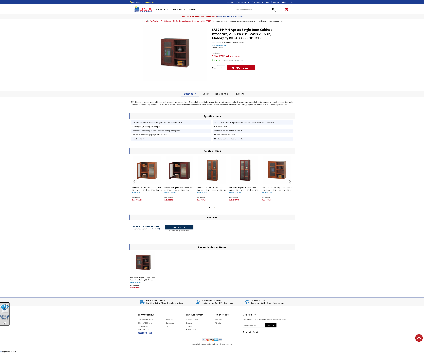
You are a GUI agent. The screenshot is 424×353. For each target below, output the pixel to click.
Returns (189, 326)
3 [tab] (214, 207)
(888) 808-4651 (149, 2)
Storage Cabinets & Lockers (189, 21)
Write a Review (238, 42)
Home (144, 21)
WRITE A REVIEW (179, 227)
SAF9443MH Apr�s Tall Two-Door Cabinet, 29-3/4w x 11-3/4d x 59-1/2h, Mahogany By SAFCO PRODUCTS (244, 188)
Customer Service (192, 320)
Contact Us (170, 323)
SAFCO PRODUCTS (207, 21)
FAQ (291, 2)
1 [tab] (209, 207)
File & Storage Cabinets (169, 21)
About (284, 2)
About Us (169, 320)
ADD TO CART (243, 67)
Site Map (218, 320)
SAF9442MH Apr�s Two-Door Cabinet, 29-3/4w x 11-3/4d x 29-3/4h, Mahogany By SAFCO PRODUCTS (179, 188)
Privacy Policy (191, 329)
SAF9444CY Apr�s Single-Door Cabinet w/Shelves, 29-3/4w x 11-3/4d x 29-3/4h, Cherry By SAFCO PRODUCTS (277, 188)
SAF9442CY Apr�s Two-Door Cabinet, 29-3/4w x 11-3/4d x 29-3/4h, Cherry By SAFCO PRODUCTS (146, 188)
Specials (192, 9)
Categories (161, 9)
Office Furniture (153, 21)
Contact (276, 2)
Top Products (179, 9)
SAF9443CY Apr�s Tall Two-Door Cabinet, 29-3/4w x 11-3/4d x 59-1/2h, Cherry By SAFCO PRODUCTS (212, 188)
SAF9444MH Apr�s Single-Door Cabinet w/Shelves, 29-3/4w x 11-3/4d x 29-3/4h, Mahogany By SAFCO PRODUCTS (143, 278)
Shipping (189, 323)
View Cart (218, 323)
